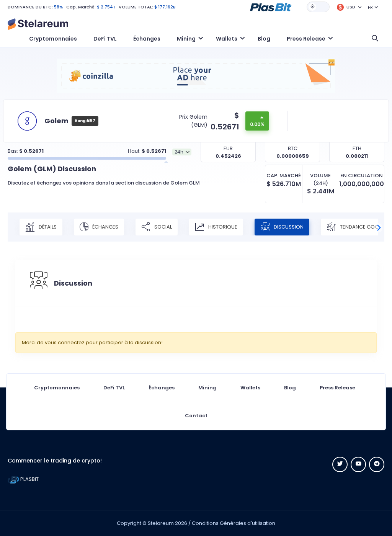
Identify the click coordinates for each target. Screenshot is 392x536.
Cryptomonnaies (53, 38)
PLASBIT (29, 479)
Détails (47, 226)
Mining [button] (186, 38)
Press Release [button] (306, 38)
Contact (196, 415)
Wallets (250, 387)
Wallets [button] (226, 38)
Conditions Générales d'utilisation (233, 523)
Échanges (146, 38)
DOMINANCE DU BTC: (30, 7)
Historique (222, 226)
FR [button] (370, 7)
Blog (264, 38)
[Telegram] (376, 464)
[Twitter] (340, 464)
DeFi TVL (105, 38)
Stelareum (161, 523)
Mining (207, 387)
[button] (270, 6)
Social (162, 226)
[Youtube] (358, 464)
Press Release (337, 387)
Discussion (288, 226)
